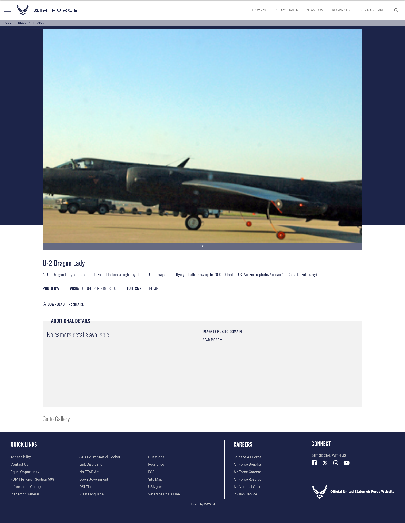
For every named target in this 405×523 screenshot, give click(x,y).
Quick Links (24, 444)
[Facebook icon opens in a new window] (314, 462)
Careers (243, 444)
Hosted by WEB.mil (202, 504)
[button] (7, 10)
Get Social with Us (328, 456)
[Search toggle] (397, 10)
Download (55, 304)
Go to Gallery (56, 418)
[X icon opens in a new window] (325, 462)
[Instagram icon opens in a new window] (336, 462)
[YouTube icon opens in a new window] (346, 462)
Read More (211, 339)
